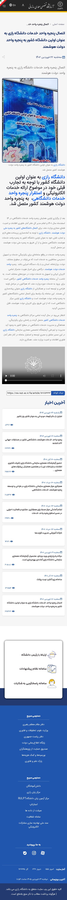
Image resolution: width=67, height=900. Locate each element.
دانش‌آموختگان (33, 786)
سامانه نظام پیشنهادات (33, 668)
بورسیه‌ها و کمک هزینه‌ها (33, 755)
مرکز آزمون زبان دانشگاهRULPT (33, 798)
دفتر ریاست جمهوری (33, 737)
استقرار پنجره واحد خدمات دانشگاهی (37, 196)
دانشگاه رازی (59, 165)
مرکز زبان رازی (33, 792)
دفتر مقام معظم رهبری (33, 724)
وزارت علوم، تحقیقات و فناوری (33, 730)
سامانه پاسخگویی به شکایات (30, 683)
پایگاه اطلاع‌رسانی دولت (33, 743)
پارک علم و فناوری (33, 761)
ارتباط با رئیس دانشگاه (34, 654)
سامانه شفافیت (33, 817)
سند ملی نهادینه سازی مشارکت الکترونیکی (33, 825)
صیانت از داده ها (33, 811)
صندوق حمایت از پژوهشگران (33, 749)
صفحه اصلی (58, 24)
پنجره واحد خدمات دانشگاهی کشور (33, 279)
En (14, 5)
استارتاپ (34, 804)
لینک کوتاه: (58, 393)
